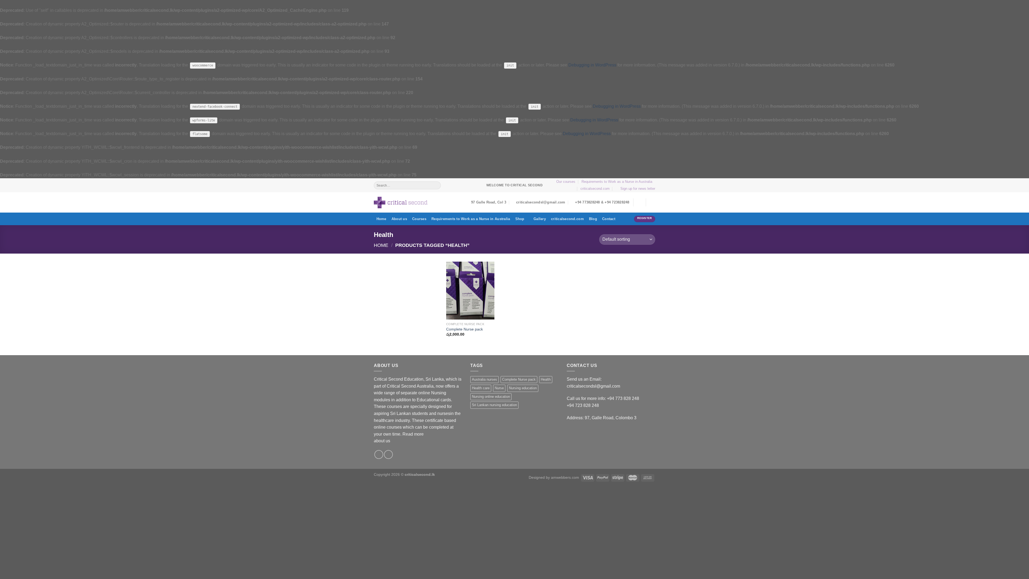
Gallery (540, 219)
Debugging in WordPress (592, 65)
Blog (593, 219)
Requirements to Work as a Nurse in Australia (616, 182)
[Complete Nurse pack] (470, 291)
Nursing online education (491, 397)
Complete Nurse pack (464, 329)
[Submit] (436, 185)
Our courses (565, 182)
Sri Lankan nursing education (494, 405)
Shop (519, 219)
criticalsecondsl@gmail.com (593, 386)
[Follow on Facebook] (378, 454)
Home (381, 219)
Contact (608, 219)
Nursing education (523, 388)
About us (399, 219)
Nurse (499, 388)
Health (546, 379)
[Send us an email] (388, 454)
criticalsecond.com (595, 189)
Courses (419, 219)
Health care (481, 388)
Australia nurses (484, 379)
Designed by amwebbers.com (554, 477)
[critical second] (400, 202)
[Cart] (652, 202)
